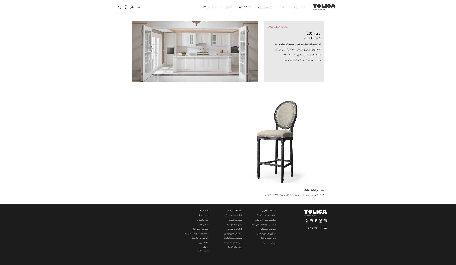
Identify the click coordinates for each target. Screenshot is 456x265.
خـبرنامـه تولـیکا (235, 220)
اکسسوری (285, 7)
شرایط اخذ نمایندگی (233, 215)
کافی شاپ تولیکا (268, 238)
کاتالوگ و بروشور (234, 229)
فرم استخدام (202, 220)
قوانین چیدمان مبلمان (266, 233)
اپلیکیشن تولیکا (269, 243)
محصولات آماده (210, 7)
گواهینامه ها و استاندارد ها (196, 233)
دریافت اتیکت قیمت (233, 243)
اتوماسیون (203, 243)
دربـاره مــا (203, 215)
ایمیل (205, 247)
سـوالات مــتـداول (267, 229)
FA (138, 7)
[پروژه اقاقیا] (195, 52)
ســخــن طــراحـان (200, 229)
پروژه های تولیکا (235, 247)
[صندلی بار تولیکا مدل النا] (277, 140)
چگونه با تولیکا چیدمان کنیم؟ (263, 224)
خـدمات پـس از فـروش (265, 220)
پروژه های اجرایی (265, 7)
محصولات (301, 7)
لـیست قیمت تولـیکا (233, 238)
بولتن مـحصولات (234, 224)
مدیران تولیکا (202, 251)
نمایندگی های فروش (233, 233)
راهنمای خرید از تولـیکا (266, 215)
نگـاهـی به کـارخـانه (199, 238)
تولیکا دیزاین (245, 7)
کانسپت (228, 7)
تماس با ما (203, 224)
